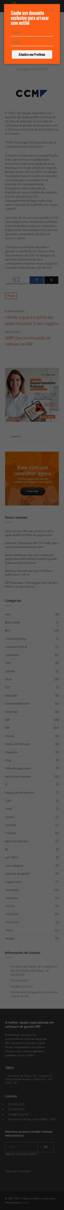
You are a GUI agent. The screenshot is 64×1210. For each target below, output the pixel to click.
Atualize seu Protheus (32, 54)
